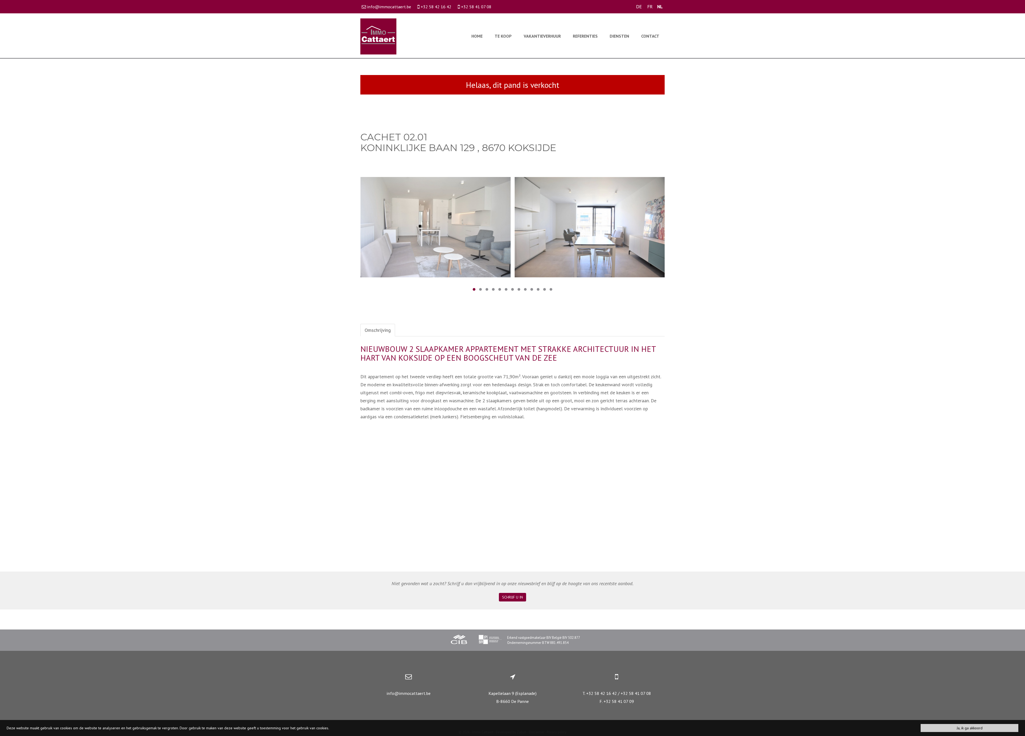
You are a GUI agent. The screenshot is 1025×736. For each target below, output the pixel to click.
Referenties (585, 36)
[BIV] (490, 640)
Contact (650, 36)
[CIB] (459, 640)
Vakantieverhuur (542, 36)
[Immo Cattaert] (378, 36)
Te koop (503, 36)
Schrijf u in (512, 597)
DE (639, 6)
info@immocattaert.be (409, 693)
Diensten (619, 36)
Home (477, 36)
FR (650, 6)
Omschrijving (378, 330)
